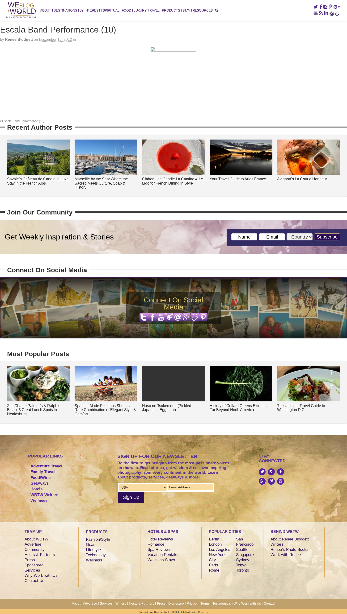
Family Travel (42, 472)
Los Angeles (219, 549)
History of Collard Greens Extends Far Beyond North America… (238, 408)
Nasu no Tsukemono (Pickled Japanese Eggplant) (166, 408)
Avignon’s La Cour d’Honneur (302, 179)
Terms (205, 603)
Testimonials (221, 603)
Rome (214, 570)
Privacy (192, 603)
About (45, 10)
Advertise (33, 544)
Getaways (39, 483)
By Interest (90, 10)
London (215, 544)
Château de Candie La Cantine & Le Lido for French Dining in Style (172, 181)
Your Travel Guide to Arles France (238, 179)
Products (171, 10)
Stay (186, 10)
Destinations (65, 10)
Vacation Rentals (162, 554)
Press (30, 560)
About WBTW (36, 539)
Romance (156, 544)
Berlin (214, 539)
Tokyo (241, 565)
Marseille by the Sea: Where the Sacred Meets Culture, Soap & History (101, 183)
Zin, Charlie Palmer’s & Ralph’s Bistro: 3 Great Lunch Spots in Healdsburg (33, 410)
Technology (96, 555)
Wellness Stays (161, 560)
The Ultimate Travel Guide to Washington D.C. (301, 408)
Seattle (242, 549)
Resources (203, 10)
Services (32, 570)
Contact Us (34, 580)
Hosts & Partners (40, 554)
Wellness (38, 500)
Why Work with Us (41, 575)
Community (35, 549)
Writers (277, 544)
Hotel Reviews (160, 539)
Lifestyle (93, 550)
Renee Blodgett (19, 39)
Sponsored (34, 565)
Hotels (36, 489)
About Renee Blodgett (290, 539)
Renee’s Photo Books (290, 549)
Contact (269, 603)
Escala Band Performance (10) (22, 121)
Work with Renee (286, 554)
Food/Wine (40, 477)
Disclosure (176, 603)
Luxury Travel (147, 10)
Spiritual (111, 10)
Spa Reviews (159, 549)
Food (126, 10)
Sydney (242, 560)
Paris (213, 565)
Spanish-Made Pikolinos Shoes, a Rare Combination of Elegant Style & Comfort (105, 410)
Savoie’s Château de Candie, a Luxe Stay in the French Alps (38, 181)
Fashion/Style (98, 539)
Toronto (242, 570)
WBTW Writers (44, 495)
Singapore (245, 554)
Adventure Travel (46, 466)
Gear (90, 544)
